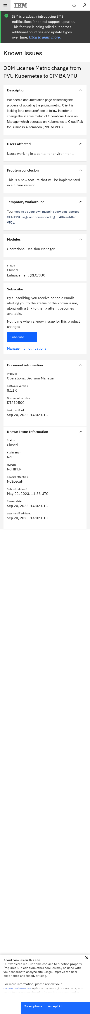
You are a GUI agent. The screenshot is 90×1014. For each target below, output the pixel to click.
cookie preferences (17, 988)
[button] (86, 957)
